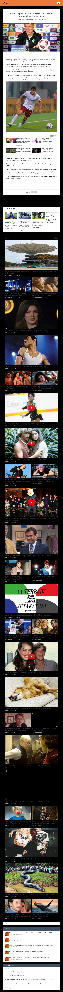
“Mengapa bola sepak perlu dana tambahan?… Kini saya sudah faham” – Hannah (11, 223)
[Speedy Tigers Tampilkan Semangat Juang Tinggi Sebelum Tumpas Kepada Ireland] (7, 946)
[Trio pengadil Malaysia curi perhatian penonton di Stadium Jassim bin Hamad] (52, 212)
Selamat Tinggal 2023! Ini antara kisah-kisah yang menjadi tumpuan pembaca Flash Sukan (29, 979)
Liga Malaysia (19, 934)
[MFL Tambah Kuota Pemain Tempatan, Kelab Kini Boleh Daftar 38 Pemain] (7, 959)
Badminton (18, 940)
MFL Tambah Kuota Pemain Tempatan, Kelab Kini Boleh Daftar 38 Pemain (29, 957)
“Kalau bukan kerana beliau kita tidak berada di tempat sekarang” (23, 983)
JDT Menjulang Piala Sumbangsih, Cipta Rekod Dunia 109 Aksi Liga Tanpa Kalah (30, 932)
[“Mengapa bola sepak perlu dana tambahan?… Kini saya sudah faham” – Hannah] (11, 215)
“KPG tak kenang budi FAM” (12, 971)
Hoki (17, 946)
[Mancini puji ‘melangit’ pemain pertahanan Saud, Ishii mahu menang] (38, 215)
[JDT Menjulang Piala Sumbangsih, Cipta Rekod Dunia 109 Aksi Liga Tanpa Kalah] (7, 934)
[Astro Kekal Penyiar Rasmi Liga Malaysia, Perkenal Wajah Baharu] (7, 952)
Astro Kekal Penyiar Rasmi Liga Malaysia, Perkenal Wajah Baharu (26, 951)
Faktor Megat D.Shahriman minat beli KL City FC (18, 975)
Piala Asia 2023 (42, 19)
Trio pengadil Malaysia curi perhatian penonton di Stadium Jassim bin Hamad (52, 217)
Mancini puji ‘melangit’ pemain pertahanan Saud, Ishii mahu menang (37, 223)
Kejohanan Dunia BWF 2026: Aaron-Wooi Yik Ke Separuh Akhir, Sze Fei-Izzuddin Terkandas (33, 939)
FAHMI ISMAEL (26, 19)
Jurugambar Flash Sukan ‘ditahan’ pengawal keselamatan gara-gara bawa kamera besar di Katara (24, 224)
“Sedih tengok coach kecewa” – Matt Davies (16, 988)
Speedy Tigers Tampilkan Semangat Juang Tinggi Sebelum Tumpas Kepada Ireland (31, 945)
